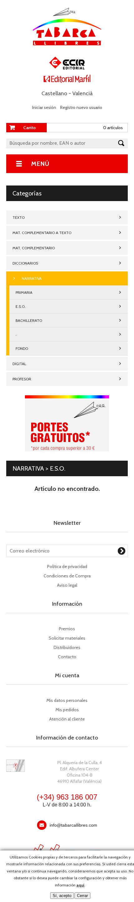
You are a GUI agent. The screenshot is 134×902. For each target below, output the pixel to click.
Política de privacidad (67, 566)
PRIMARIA (24, 292)
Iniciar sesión (44, 107)
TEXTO (18, 217)
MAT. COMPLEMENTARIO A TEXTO (41, 232)
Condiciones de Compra (67, 576)
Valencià (82, 93)
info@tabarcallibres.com (73, 825)
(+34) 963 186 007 (67, 797)
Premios (67, 629)
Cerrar (82, 895)
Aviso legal (67, 585)
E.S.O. (21, 306)
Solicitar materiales (67, 638)
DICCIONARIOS (25, 263)
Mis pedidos (67, 709)
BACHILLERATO (29, 320)
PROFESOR (21, 379)
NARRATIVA (32, 278)
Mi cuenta (67, 675)
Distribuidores (67, 647)
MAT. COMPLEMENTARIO (33, 248)
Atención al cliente (67, 719)
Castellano (54, 93)
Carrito (29, 127)
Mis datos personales (67, 700)
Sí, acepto (62, 895)
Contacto (67, 657)
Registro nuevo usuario (81, 107)
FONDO (22, 348)
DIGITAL (19, 363)
